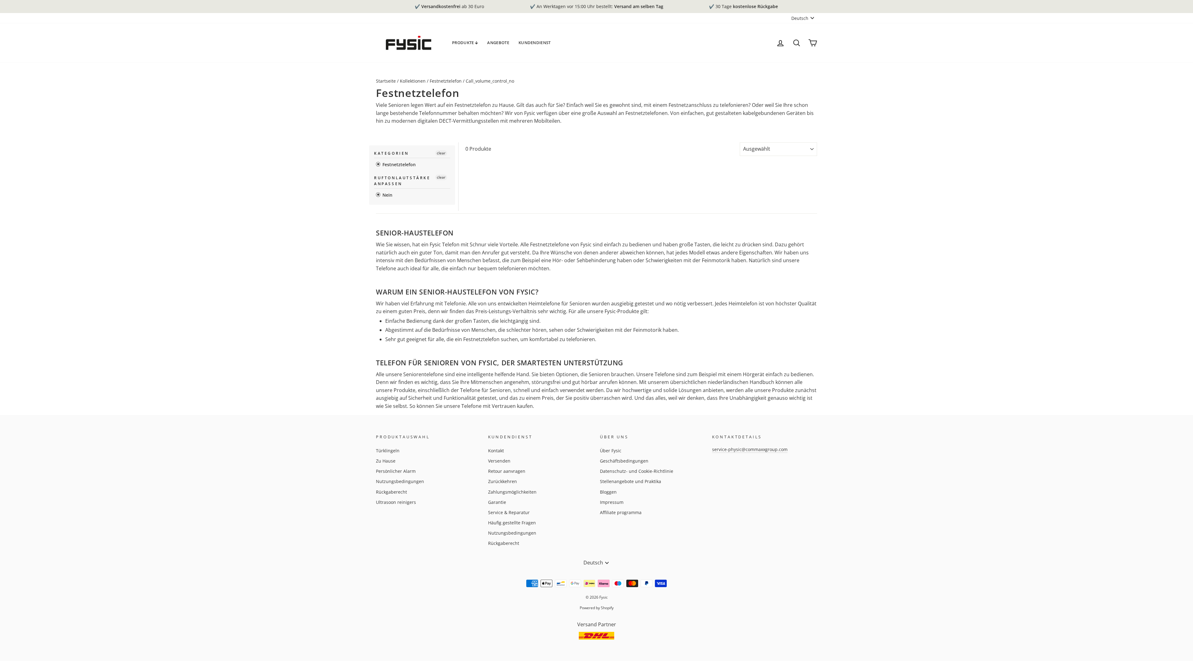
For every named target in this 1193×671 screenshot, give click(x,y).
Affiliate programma (621, 512)
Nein (386, 195)
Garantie (497, 502)
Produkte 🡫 (465, 42)
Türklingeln (388, 451)
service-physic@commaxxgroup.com (750, 449)
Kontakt (496, 451)
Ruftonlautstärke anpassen (402, 180)
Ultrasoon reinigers (396, 502)
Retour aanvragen (506, 471)
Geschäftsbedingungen (624, 461)
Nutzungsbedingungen (400, 481)
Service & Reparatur (509, 512)
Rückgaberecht (391, 492)
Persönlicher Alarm (396, 471)
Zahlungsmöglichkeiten (512, 492)
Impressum (612, 502)
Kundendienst (535, 42)
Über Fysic (610, 451)
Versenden (499, 461)
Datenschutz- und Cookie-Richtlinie (636, 471)
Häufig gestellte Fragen (512, 523)
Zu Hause (385, 461)
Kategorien (391, 153)
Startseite (386, 81)
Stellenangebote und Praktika (630, 481)
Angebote (498, 42)
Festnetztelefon (446, 81)
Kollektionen (413, 81)
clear (441, 153)
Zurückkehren (502, 481)
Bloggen (608, 492)
